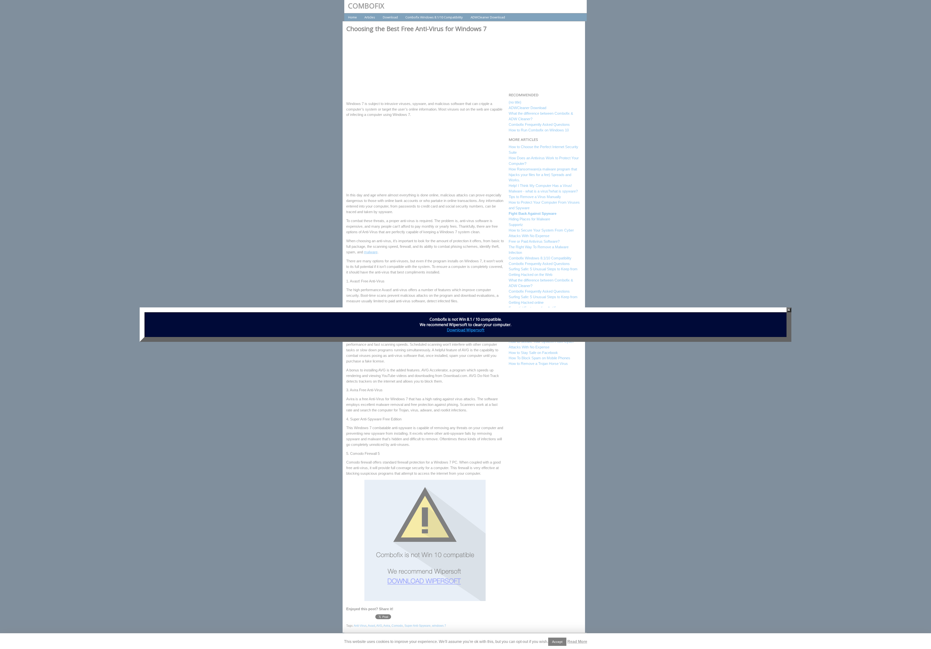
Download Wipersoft (465, 330)
